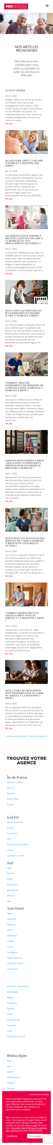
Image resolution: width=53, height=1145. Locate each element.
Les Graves (12, 969)
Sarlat (10, 1014)
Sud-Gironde (13, 1019)
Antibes (10, 827)
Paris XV (11, 793)
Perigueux (12, 1003)
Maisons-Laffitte (15, 782)
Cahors (10, 941)
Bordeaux (12, 935)
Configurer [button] (12, 1136)
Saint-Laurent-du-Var (17, 844)
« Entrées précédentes (16, 736)
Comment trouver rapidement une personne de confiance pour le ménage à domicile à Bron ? (24, 387)
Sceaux (10, 804)
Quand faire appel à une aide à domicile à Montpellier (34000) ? (24, 163)
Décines (11, 1088)
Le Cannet (12, 833)
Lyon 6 (10, 1071)
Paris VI (10, 787)
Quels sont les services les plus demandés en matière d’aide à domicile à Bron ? (23, 313)
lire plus (9, 123)
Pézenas (11, 895)
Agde (9, 867)
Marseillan (12, 884)
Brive (9, 930)
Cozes (10, 946)
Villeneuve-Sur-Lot (16, 1036)
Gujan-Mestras (14, 957)
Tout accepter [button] (35, 1136)
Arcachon (12, 918)
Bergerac (11, 924)
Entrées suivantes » (38, 736)
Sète (9, 901)
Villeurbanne (13, 1077)
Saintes (10, 1008)
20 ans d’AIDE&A (15, 90)
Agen (9, 913)
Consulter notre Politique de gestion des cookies (26, 1129)
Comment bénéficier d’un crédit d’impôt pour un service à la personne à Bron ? (24, 617)
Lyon (9, 1066)
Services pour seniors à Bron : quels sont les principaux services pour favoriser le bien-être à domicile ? (24, 464)
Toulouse (11, 1025)
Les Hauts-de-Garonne (18, 986)
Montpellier (13, 890)
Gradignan (12, 952)
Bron (9, 1060)
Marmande (12, 991)
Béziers (10, 873)
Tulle (9, 1030)
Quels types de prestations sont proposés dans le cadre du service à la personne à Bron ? (24, 694)
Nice (9, 838)
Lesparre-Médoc (15, 963)
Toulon (10, 850)
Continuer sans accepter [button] (39, 1094)
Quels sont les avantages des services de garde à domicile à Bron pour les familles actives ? (25, 542)
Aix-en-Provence (15, 822)
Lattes (10, 879)
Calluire (11, 1082)
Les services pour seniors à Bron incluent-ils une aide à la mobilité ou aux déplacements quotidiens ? (24, 240)
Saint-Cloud (13, 799)
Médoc (10, 997)
